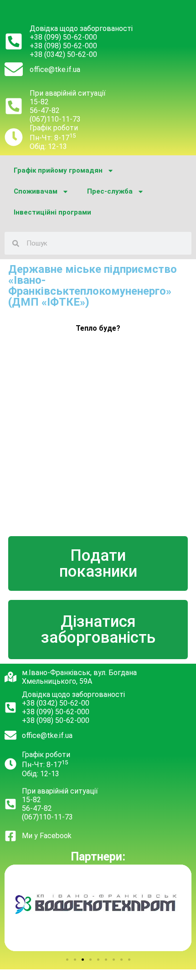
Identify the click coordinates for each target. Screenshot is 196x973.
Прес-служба (110, 191)
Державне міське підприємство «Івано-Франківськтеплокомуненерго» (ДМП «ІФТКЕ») (92, 285)
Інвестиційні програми (52, 212)
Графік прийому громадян (58, 170)
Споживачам (35, 191)
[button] (67, 959)
